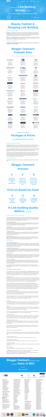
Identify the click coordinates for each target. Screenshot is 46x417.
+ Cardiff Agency (26, 384)
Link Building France (38, 395)
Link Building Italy (38, 389)
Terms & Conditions (42, 376)
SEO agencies (15, 37)
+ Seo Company (26, 396)
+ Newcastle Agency (26, 391)
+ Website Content (15, 396)
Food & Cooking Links (16, 385)
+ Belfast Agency (26, 382)
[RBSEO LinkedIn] (4, 398)
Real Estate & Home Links (17, 389)
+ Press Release (15, 402)
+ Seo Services (26, 398)
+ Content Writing (15, 401)
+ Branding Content (15, 400)
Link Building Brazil (38, 385)
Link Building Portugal (38, 390)
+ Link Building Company (5, 388)
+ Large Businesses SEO (5, 382)
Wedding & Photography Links (17, 393)
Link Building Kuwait (9, 43)
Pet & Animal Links (16, 388)
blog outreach (5, 405)
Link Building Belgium (38, 399)
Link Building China (38, 391)
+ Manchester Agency (26, 390)
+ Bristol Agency (26, 383)
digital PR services (17, 332)
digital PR (11, 312)
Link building (8, 32)
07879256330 (35, 377)
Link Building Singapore (28, 408)
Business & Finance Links (17, 382)
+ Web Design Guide (15, 408)
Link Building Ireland (38, 400)
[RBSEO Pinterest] (6, 398)
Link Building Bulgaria (38, 384)
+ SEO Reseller (4, 385)
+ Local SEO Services (5, 390)
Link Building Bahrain (38, 394)
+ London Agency (26, 389)
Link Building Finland (27, 403)
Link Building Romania (39, 396)
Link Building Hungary (38, 383)
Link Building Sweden (38, 407)
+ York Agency (26, 393)
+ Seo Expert (25, 397)
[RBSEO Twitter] (3, 398)
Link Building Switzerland (28, 406)
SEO (7, 404)
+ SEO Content (15, 399)
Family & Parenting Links (17, 384)
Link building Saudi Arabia (15, 43)
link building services (30, 271)
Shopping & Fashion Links (17, 390)
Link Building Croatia (38, 401)
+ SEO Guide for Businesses (16, 407)
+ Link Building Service (5, 383)
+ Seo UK (25, 399)
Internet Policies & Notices (41, 377)
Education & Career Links (17, 383)
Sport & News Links (16, 391)
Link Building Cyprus (38, 402)
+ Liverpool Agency (26, 388)
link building (12, 148)
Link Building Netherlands (39, 388)
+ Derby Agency (26, 385)
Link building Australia (38, 382)
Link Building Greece (38, 406)
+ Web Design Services (5, 389)
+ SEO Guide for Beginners (16, 406)
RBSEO (7, 37)
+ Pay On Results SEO (5, 384)
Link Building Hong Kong (28, 409)
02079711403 (29, 377)
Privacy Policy (43, 375)
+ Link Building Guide (15, 405)
